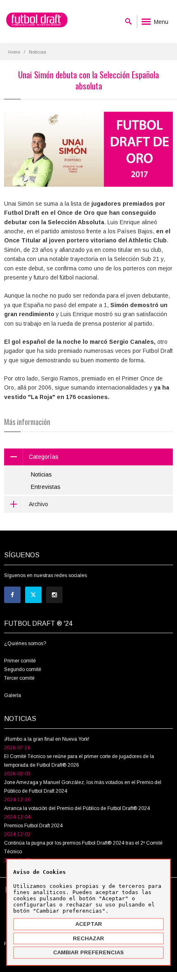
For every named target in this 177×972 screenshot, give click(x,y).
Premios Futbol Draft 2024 (33, 826)
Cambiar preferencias (88, 952)
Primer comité (20, 661)
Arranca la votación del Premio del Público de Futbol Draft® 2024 (77, 808)
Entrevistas (46, 487)
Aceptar (88, 924)
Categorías (43, 456)
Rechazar (88, 938)
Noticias (41, 474)
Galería (12, 695)
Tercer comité (19, 678)
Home (14, 51)
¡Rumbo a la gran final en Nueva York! (46, 739)
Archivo (38, 504)
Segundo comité (22, 669)
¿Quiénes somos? (25, 643)
